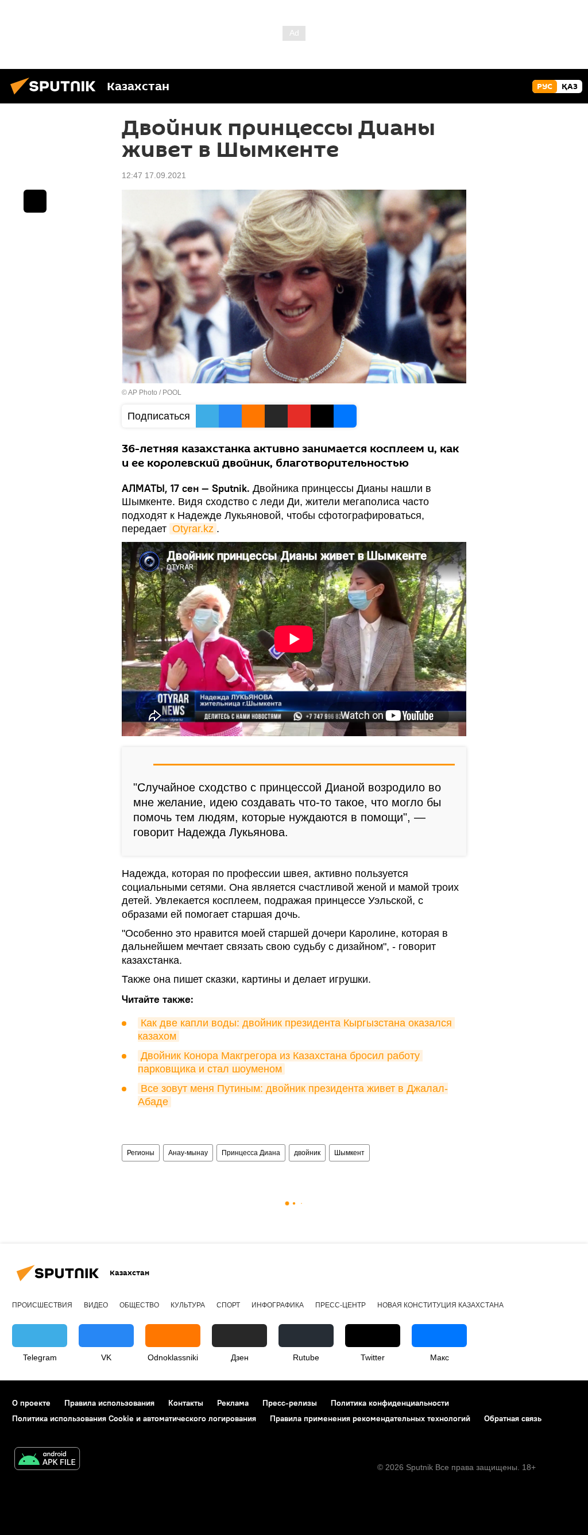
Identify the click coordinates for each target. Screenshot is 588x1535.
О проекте (31, 1403)
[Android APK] (47, 1460)
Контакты (185, 1403)
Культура (188, 1305)
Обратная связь (512, 1418)
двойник (307, 1153)
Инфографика (278, 1305)
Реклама (233, 1403)
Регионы (140, 1153)
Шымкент (349, 1153)
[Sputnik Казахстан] (56, 96)
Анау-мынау (188, 1153)
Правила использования (109, 1403)
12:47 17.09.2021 (154, 175)
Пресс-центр (340, 1305)
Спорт (228, 1305)
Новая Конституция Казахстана (440, 1305)
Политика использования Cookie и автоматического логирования (134, 1418)
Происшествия (42, 1305)
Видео (96, 1305)
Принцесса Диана (251, 1153)
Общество (139, 1305)
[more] (35, 201)
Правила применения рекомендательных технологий (370, 1418)
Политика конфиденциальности (390, 1403)
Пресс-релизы (289, 1403)
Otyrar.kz (193, 528)
